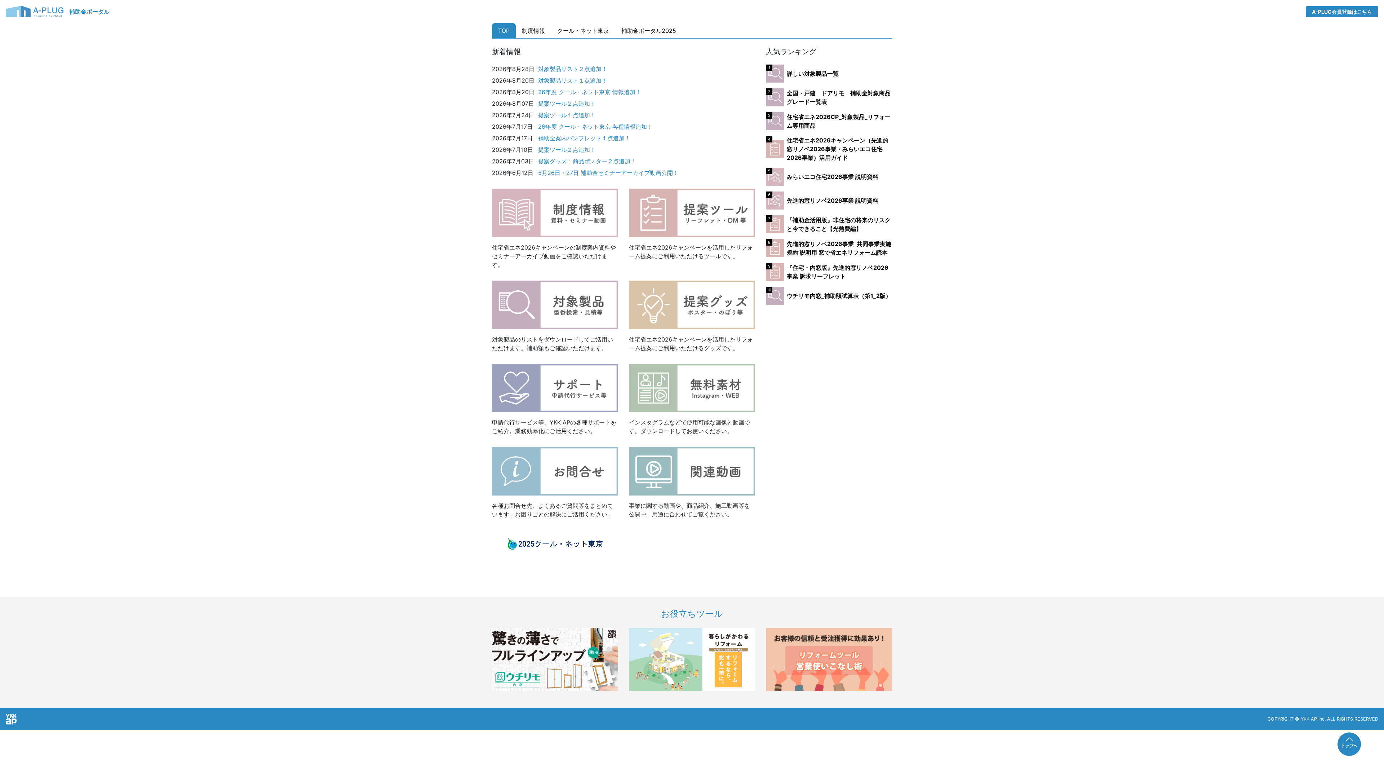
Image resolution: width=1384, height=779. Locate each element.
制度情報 (533, 30)
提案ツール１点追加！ (567, 115)
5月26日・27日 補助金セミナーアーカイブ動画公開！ (608, 172)
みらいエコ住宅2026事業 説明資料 (832, 176)
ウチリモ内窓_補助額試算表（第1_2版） (839, 295)
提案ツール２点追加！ (567, 103)
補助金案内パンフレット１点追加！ (584, 138)
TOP (504, 30)
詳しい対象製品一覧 (813, 73)
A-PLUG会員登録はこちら (1342, 12)
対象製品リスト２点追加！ (572, 68)
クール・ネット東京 (583, 30)
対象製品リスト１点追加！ (572, 80)
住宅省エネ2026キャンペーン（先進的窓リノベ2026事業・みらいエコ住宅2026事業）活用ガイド (837, 149)
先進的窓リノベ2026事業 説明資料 (832, 200)
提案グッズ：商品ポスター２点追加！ (587, 161)
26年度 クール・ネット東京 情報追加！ (589, 92)
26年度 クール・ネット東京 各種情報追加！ (595, 126)
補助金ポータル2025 (648, 30)
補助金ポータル (89, 11)
